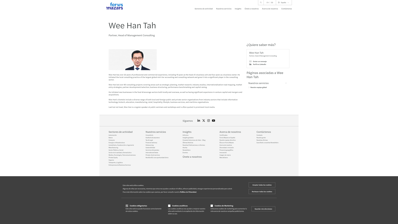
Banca (111, 137)
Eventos (185, 152)
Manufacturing (113, 147)
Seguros (111, 160)
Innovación (223, 152)
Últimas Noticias (188, 142)
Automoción (113, 135)
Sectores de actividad (204, 8)
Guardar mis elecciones (263, 209)
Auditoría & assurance (153, 137)
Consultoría (149, 135)
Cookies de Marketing (224, 206)
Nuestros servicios (223, 8)
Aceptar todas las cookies (262, 185)
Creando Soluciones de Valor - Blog (194, 140)
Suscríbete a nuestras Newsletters (267, 142)
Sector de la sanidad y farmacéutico (120, 152)
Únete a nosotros (252, 8)
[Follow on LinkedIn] (199, 120)
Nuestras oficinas (262, 140)
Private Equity (113, 157)
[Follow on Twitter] (204, 120)
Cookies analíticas (180, 206)
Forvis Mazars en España (227, 137)
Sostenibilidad (150, 147)
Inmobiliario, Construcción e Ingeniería (121, 145)
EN (268, 2)
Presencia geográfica (226, 150)
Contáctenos (286, 8)
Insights (238, 8)
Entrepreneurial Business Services (120, 165)
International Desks (152, 152)
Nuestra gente (261, 137)
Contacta (259, 135)
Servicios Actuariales (152, 150)
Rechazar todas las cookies (262, 191)
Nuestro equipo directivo (228, 140)
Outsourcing (150, 145)
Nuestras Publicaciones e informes (194, 145)
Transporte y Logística (116, 162)
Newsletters (186, 150)
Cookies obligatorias (138, 206)
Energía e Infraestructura (117, 142)
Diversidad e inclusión (227, 147)
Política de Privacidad (188, 192)
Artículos (185, 135)
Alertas (185, 147)
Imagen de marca (225, 155)
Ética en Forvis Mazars (227, 142)
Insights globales (188, 137)
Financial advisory (151, 142)
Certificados (223, 135)
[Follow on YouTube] (213, 120)
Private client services (153, 155)
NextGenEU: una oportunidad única (157, 157)
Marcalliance (224, 157)
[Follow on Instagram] (208, 120)
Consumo (112, 140)
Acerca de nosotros (270, 8)
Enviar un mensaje (260, 61)
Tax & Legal (149, 140)
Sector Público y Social (116, 150)
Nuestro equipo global (258, 87)
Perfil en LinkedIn (259, 64)
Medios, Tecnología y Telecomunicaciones (122, 155)
